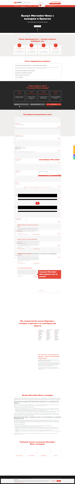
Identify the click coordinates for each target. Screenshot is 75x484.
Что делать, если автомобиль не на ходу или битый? (25, 70)
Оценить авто (37, 26)
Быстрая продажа (55, 3)
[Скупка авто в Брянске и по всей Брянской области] (18, 3)
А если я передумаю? (19, 77)
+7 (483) (56, 1)
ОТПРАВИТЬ (53, 104)
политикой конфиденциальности (50, 106)
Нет (43, 5)
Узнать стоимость (53, 310)
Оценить (50, 175)
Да (40, 5)
